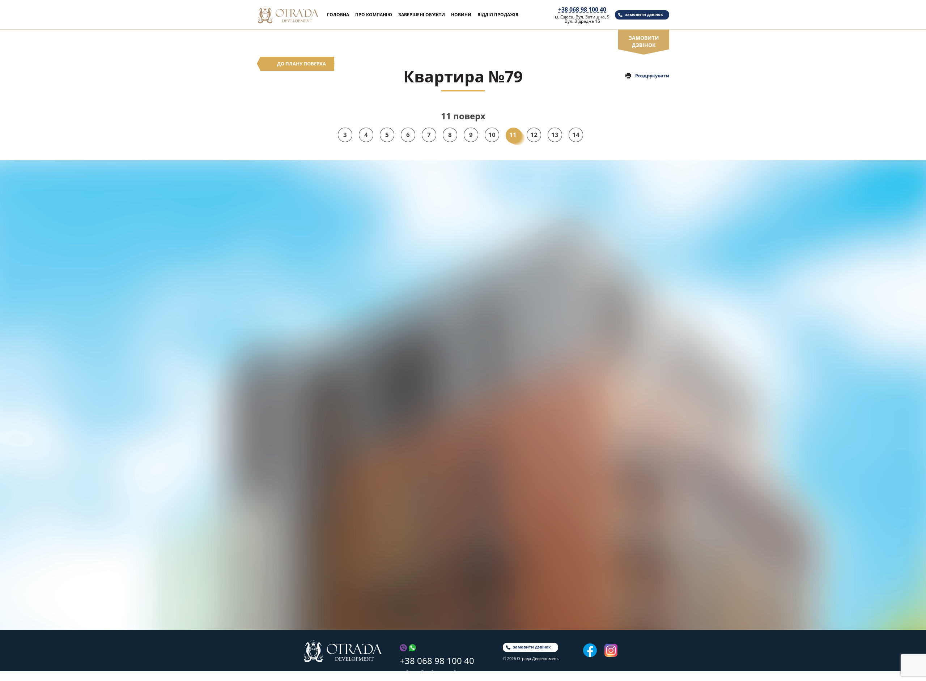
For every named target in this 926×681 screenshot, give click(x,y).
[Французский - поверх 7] (534, 378)
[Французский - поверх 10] (534, 361)
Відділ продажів (497, 15)
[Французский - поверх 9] (534, 366)
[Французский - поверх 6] (534, 384)
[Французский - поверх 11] (534, 355)
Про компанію (373, 15)
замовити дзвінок (644, 14)
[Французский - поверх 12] (534, 349)
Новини (461, 15)
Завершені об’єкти (421, 15)
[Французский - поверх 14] (534, 336)
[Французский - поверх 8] (534, 372)
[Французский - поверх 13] (534, 342)
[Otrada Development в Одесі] (342, 651)
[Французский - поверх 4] (534, 395)
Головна (338, 15)
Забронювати (534, 302)
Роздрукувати (652, 75)
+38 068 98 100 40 (582, 9)
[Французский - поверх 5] (534, 390)
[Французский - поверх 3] (534, 401)
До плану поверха (301, 63)
